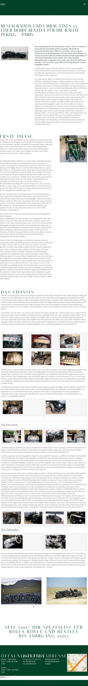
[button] (50, 11)
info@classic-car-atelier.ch (32, 659)
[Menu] (84, 4)
